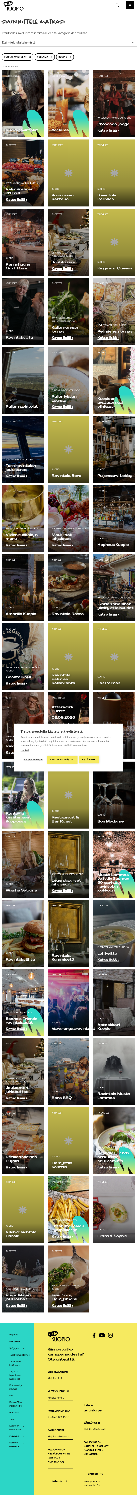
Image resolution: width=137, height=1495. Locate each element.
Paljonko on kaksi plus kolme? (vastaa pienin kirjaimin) (96, 1448)
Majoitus (13, 1334)
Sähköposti (56, 1430)
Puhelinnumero (59, 1410)
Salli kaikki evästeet (62, 759)
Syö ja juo (14, 1348)
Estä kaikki (89, 759)
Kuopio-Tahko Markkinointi (16, 1404)
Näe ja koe (14, 1341)
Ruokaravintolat (15, 57)
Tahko (12, 1419)
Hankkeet (14, 1412)
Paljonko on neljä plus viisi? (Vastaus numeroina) (59, 1455)
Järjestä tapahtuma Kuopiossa (15, 1375)
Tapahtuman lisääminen (15, 1363)
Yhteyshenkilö (58, 1391)
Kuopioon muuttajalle (15, 1427)
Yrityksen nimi (58, 1371)
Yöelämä (42, 57)
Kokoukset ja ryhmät (15, 1387)
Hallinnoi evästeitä (14, 1444)
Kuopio (62, 57)
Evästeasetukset (33, 759)
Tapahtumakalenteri (19, 1355)
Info (11, 1395)
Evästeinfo (14, 1436)
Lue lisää (25, 750)
